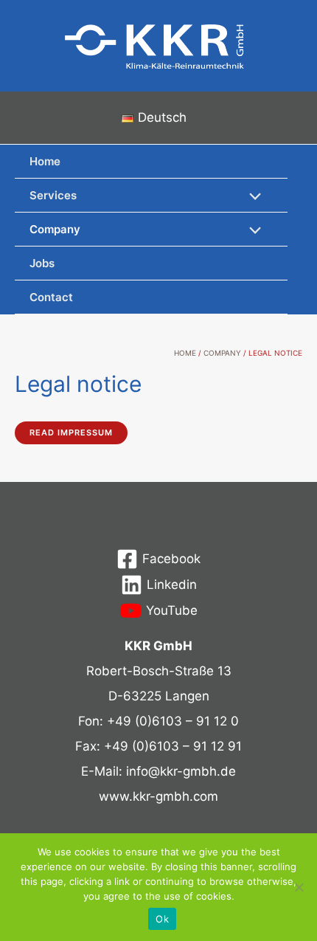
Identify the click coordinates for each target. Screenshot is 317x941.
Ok (162, 919)
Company (54, 229)
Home (44, 161)
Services (53, 195)
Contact (51, 297)
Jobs (42, 263)
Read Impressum (71, 432)
